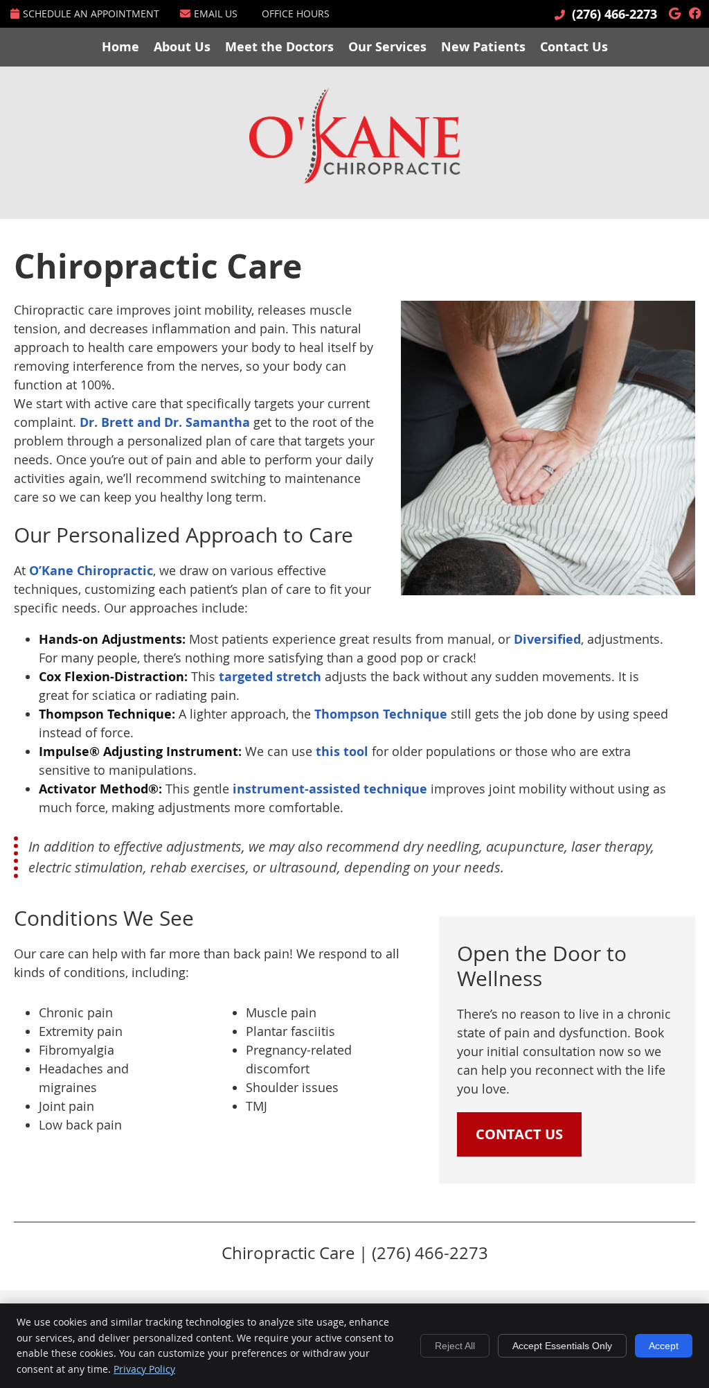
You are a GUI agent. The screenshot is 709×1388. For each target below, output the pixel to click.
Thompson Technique (380, 714)
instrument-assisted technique (330, 789)
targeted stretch (270, 676)
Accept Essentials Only (562, 1345)
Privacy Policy (144, 1369)
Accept (664, 1345)
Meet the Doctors (279, 46)
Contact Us (574, 46)
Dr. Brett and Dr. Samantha (165, 422)
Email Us (215, 13)
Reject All (455, 1345)
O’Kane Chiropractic (91, 570)
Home (120, 46)
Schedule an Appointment (91, 13)
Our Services (387, 46)
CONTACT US (519, 1134)
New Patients (483, 46)
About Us (182, 46)
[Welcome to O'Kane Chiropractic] (354, 178)
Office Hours (296, 13)
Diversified (547, 639)
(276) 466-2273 (614, 14)
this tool (342, 751)
